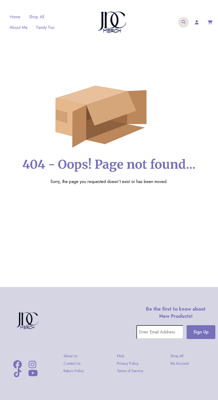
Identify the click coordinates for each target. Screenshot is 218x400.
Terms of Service (130, 370)
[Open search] (183, 22)
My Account (179, 363)
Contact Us (72, 363)
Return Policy (74, 370)
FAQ (120, 356)
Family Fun (45, 27)
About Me (19, 27)
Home (15, 17)
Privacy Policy (128, 363)
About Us (70, 356)
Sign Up (201, 332)
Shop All (36, 17)
